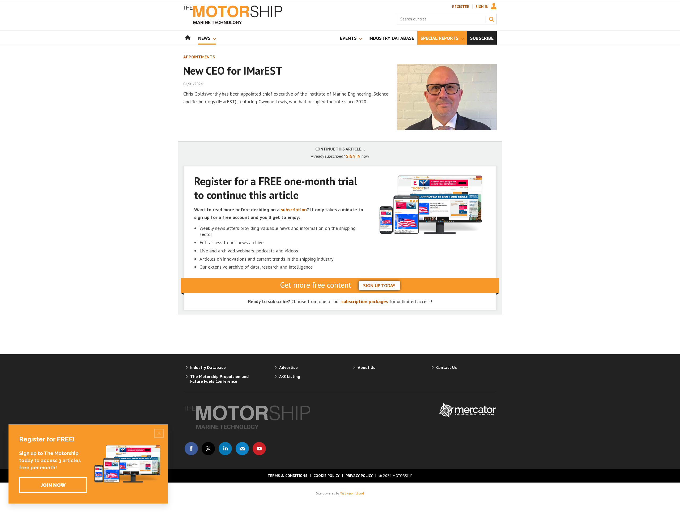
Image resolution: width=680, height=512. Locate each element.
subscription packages (364, 301)
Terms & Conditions (287, 475)
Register (460, 7)
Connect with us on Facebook (191, 448)
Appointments (199, 56)
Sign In (481, 7)
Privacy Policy (359, 475)
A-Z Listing (289, 376)
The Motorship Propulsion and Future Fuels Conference (219, 379)
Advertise (288, 367)
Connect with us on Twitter (208, 448)
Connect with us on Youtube (259, 448)
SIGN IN (353, 156)
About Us (366, 367)
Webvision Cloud (352, 493)
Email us (242, 448)
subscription (294, 209)
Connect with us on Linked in (225, 448)
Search (491, 19)
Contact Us (446, 367)
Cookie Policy (326, 475)
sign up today (379, 285)
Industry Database (208, 367)
